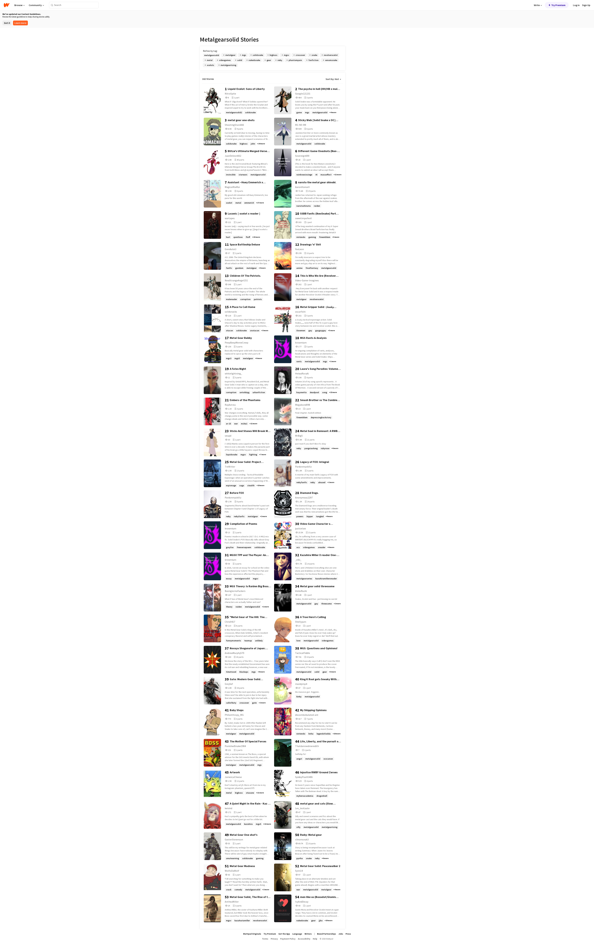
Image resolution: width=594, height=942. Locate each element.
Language (297, 934)
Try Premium (558, 5)
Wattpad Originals (252, 934)
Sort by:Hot (332, 79)
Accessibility (304, 939)
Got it (7, 22)
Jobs (340, 934)
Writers (308, 934)
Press (348, 934)
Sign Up (586, 5)
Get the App (284, 934)
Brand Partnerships (326, 934)
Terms (265, 939)
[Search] (52, 5)
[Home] (6, 5)
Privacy (274, 939)
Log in (576, 5)
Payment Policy (287, 939)
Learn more (20, 22)
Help (315, 939)
